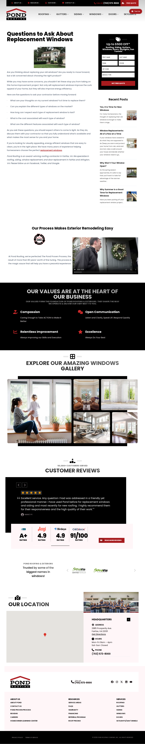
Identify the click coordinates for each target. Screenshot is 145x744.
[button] (45, 635)
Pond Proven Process (20, 710)
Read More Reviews (113, 540)
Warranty (73, 710)
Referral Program (77, 717)
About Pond (16, 702)
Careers (14, 717)
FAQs (70, 706)
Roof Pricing (74, 721)
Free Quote (131, 3)
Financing (73, 713)
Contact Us (69, 3)
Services (120, 699)
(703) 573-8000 (101, 654)
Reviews (14, 713)
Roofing (43, 14)
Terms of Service (31, 737)
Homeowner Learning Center (23, 721)
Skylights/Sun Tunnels (127, 721)
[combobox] (118, 75)
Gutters (61, 14)
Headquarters (102, 619)
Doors (112, 14)
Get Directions (99, 634)
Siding (78, 14)
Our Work (52, 3)
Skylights (130, 14)
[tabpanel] (72, 411)
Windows (95, 14)
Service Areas (74, 702)
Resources (34, 3)
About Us (17, 3)
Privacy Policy (17, 737)
